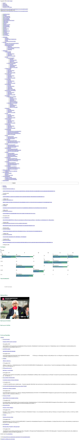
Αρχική (4, 2)
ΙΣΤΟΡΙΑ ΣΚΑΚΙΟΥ (11, 144)
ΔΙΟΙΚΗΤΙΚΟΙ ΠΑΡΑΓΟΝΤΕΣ (13, 47)
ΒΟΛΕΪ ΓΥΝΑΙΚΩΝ (11, 63)
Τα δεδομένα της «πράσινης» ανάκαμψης (9, 388)
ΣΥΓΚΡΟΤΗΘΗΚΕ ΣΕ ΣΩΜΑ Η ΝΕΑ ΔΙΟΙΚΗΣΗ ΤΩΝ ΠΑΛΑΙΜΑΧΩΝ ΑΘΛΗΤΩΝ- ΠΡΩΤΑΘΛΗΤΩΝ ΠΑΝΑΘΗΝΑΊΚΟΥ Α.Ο (23, 196)
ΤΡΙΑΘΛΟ (7, 161)
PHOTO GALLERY (11, 55)
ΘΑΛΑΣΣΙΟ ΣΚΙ (8, 73)
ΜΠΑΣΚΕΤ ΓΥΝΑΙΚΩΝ (12, 103)
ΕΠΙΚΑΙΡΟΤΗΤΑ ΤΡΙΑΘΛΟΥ (13, 163)
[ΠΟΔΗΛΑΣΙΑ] (6, 25)
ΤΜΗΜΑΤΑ (5, 50)
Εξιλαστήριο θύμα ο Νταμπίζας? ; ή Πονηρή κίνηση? (11, 426)
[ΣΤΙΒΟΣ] (5, 32)
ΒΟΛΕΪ (6, 57)
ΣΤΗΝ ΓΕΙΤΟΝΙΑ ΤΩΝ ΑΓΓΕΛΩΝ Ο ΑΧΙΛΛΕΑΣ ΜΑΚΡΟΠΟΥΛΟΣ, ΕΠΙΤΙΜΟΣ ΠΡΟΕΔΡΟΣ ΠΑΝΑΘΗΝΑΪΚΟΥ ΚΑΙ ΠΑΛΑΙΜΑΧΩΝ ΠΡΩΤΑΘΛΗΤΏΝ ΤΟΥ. (29, 191)
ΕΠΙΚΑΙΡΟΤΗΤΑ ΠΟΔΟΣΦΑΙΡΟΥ (14, 131)
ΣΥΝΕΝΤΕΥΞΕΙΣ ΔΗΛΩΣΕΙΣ (11, 179)
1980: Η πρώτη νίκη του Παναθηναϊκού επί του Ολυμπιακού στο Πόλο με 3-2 (24, 276)
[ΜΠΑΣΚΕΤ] (5, 21)
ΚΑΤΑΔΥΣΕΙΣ (8, 78)
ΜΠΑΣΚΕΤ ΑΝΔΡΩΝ (11, 96)
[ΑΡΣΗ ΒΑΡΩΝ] (6, 14)
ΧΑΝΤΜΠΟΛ (8, 165)
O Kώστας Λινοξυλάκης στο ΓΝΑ (48, 262)
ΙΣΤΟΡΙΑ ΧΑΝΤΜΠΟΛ (12, 166)
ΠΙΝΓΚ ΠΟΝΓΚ (8, 118)
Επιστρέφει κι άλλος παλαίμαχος (8, 407)
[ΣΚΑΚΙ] (5, 29)
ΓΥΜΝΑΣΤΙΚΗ (8, 68)
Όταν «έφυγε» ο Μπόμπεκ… (58, 266)
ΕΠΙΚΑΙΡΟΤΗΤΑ (10, 53)
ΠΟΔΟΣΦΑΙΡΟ (8, 129)
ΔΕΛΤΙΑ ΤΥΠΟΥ (8, 177)
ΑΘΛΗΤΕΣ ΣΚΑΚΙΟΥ (11, 147)
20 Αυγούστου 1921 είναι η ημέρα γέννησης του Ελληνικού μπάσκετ (24, 267)
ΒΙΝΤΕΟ (7, 174)
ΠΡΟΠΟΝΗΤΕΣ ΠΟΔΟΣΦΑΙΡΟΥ (14, 133)
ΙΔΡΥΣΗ (6, 38)
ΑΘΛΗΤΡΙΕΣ (12, 66)
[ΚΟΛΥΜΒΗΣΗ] (6, 19)
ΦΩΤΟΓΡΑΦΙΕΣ (8, 173)
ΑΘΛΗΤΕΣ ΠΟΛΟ (11, 138)
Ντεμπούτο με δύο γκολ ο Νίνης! (8, 417)
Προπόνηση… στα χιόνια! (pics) (8, 370)
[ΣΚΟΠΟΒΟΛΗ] (6, 30)
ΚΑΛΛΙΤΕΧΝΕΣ (10, 48)
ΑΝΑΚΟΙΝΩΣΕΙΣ (6, 176)
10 (11, 433)
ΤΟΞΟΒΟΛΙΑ (8, 157)
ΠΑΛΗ (6, 113)
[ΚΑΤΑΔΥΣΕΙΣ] (6, 18)
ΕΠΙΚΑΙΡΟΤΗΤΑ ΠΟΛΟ (12, 137)
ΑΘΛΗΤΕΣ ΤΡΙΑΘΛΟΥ (12, 164)
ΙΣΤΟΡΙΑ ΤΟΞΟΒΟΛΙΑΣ (12, 158)
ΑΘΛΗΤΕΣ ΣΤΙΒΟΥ (11, 155)
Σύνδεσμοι (5, 3)
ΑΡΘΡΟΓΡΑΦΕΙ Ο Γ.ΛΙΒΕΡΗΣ (11, 171)
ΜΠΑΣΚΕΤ (7, 95)
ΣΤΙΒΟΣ (6, 152)
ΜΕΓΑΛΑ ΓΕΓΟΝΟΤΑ (9, 44)
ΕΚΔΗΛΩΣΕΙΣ (6, 180)
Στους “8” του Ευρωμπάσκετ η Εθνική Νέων (72, 257)
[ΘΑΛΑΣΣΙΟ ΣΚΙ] (6, 17)
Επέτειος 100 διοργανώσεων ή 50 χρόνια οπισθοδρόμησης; (8, 257)
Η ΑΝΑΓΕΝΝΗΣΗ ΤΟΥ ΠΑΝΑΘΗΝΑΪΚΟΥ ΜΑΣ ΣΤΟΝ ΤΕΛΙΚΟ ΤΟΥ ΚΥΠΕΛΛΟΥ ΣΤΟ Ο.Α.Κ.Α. (19, 213)
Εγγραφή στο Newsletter (7, 7)
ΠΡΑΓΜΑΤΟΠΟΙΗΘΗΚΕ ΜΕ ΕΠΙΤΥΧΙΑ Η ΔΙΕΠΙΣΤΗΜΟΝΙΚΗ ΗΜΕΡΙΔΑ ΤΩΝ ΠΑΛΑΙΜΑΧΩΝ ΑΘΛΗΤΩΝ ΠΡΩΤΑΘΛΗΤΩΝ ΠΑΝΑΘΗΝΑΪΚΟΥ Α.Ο (28, 242)
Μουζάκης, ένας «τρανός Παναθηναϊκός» (37, 271)
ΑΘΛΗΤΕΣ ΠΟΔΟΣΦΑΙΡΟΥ (13, 132)
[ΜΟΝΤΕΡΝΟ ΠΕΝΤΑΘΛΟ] (8, 20)
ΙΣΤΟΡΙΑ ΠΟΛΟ (10, 136)
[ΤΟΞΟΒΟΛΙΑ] (6, 33)
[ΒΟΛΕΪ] (5, 15)
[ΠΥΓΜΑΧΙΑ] (6, 28)
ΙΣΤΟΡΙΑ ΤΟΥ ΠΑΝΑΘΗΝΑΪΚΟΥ (12, 43)
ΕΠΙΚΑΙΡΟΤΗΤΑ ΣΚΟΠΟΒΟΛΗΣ (14, 150)
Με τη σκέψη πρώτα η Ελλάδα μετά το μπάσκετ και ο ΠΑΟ (60, 257)
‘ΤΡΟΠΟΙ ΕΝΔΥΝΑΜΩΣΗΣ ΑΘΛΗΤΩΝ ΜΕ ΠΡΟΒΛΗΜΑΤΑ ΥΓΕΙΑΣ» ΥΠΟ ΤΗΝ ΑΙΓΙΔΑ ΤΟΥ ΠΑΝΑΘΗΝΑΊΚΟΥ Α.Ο (22, 231)
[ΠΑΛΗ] (4, 23)
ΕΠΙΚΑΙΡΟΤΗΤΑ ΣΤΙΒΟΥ (12, 154)
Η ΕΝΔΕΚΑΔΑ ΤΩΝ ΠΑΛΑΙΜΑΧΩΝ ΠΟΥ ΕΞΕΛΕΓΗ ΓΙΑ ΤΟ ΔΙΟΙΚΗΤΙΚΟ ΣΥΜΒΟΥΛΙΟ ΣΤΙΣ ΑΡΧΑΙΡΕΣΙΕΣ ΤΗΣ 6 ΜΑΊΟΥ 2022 (25, 207)
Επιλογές (4, 185)
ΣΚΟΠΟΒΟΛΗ (8, 148)
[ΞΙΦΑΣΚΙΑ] (5, 22)
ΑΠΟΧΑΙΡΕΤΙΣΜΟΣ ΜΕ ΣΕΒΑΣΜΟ (9, 351)
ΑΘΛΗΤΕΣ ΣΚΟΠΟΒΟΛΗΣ (12, 151)
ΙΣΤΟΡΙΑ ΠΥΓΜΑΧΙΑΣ (12, 140)
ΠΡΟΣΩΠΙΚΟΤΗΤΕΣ (9, 45)
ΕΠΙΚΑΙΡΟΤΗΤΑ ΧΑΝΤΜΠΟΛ (13, 167)
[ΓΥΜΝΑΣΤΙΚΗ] (6, 16)
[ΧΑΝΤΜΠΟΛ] (6, 35)
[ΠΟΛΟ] (4, 27)
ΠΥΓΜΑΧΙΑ (7, 139)
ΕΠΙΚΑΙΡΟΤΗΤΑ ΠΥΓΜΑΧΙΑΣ (13, 141)
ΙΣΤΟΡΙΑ (4, 42)
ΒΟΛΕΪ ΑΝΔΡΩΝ (10, 58)
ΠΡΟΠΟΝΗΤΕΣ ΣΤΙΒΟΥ (12, 156)
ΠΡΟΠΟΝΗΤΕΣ (13, 100)
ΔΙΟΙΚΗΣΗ (5, 37)
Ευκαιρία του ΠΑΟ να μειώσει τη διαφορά (9, 341)
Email (11, 0)
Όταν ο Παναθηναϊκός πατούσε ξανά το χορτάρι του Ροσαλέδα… (60, 262)
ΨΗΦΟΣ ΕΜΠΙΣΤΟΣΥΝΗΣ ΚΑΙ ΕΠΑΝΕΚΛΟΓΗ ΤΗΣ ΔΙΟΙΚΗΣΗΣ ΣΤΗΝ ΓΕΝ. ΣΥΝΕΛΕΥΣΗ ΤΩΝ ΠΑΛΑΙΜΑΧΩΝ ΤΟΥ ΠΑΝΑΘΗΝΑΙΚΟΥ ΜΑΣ (27, 202)
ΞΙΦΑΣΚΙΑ (7, 108)
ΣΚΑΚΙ (6, 143)
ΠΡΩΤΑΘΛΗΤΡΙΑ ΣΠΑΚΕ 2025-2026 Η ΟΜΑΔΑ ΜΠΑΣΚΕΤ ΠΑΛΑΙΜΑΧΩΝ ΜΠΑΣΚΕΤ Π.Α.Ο (19, 225)
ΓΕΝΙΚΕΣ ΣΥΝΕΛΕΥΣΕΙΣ (10, 41)
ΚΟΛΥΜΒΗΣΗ (8, 84)
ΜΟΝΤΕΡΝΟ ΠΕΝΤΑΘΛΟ (10, 90)
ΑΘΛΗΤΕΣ (9, 46)
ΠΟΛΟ (6, 135)
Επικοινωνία (5, 5)
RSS (8, 0)
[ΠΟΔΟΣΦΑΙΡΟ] (6, 26)
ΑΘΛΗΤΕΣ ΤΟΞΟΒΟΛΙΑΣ (12, 160)
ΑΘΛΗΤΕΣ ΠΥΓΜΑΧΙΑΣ (12, 142)
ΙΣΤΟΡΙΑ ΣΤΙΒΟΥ (11, 153)
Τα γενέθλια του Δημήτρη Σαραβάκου (23, 256)
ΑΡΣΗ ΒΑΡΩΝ (8, 51)
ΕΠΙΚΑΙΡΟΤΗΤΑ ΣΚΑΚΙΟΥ (13, 145)
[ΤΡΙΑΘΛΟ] (5, 34)
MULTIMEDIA (6, 172)
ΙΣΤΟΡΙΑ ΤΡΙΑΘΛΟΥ (11, 162)
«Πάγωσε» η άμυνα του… (7, 360)
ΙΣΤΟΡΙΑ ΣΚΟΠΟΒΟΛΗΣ (12, 149)
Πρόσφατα (5, 186)
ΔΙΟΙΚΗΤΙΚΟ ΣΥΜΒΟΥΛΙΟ (10, 39)
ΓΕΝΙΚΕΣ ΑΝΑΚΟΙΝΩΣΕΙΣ (10, 178)
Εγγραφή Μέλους (6, 6)
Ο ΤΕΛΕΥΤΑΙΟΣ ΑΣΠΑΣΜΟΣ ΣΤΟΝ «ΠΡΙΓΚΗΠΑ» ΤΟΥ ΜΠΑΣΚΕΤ (14, 236)
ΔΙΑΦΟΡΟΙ (9, 49)
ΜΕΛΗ (6, 40)
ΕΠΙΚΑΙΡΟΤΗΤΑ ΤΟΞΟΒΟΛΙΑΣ (14, 159)
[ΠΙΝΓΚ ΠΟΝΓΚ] (6, 24)
